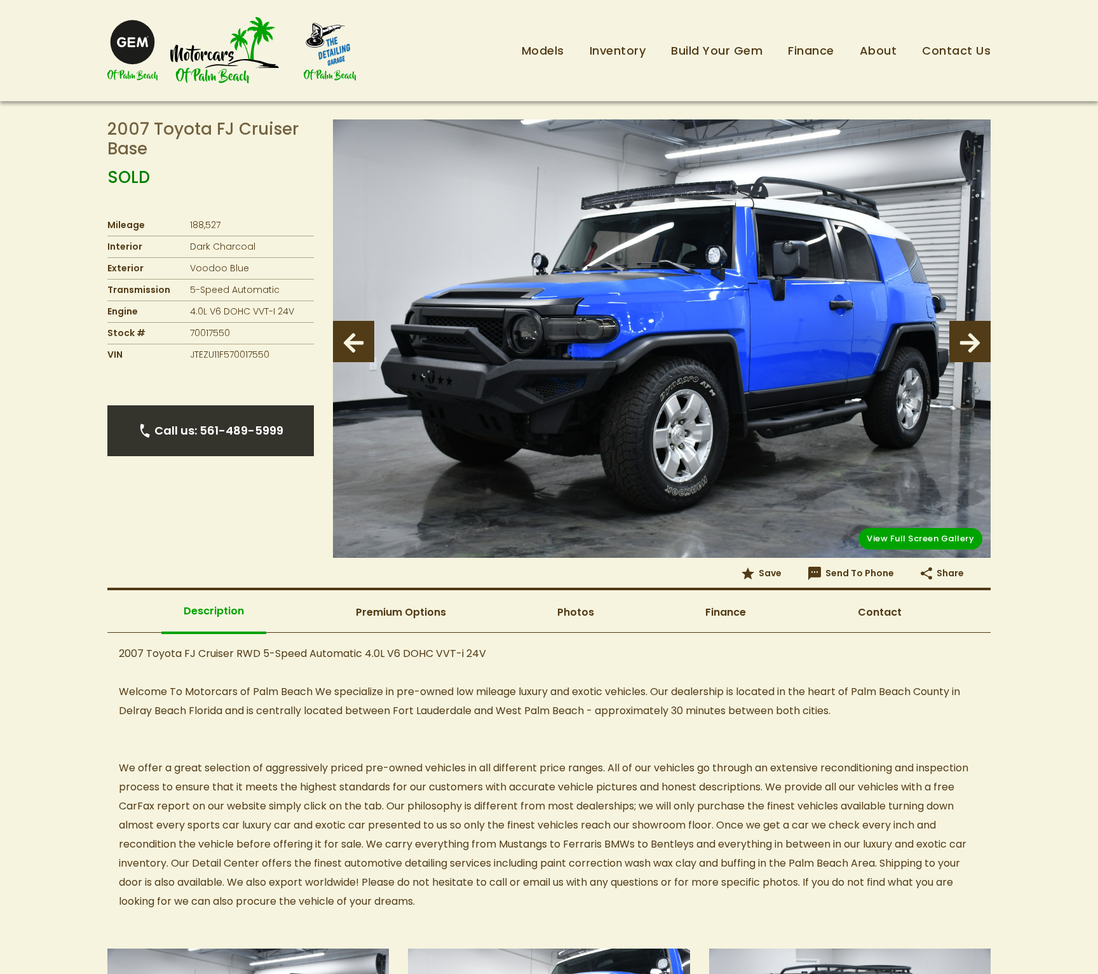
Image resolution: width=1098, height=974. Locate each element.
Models (543, 50)
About (878, 50)
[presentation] (353, 341)
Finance (811, 50)
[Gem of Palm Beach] (132, 50)
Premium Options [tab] (401, 612)
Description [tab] (214, 611)
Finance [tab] (725, 612)
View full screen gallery (920, 538)
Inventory (618, 50)
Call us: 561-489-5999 (218, 430)
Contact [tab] (880, 612)
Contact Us (956, 50)
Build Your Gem (716, 50)
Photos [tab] (575, 612)
